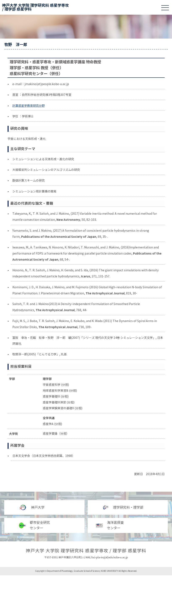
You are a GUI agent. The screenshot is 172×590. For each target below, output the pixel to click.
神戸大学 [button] (37, 507)
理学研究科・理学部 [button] (128, 507)
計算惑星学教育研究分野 (28, 106)
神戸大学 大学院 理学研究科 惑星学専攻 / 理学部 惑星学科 (35, 7)
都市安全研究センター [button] (40, 525)
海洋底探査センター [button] (115, 525)
